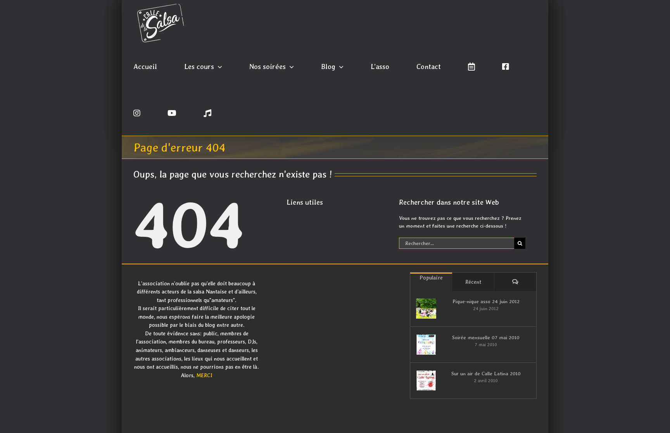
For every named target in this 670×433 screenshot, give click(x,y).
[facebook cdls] (505, 66)
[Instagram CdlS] (136, 112)
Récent (473, 282)
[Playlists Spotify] (207, 112)
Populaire (431, 277)
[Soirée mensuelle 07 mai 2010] (426, 345)
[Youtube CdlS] (172, 112)
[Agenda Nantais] (471, 66)
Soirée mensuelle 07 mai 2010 (486, 337)
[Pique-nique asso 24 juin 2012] (426, 308)
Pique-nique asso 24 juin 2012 (486, 301)
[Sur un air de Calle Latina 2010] (426, 381)
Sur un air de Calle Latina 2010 (486, 373)
